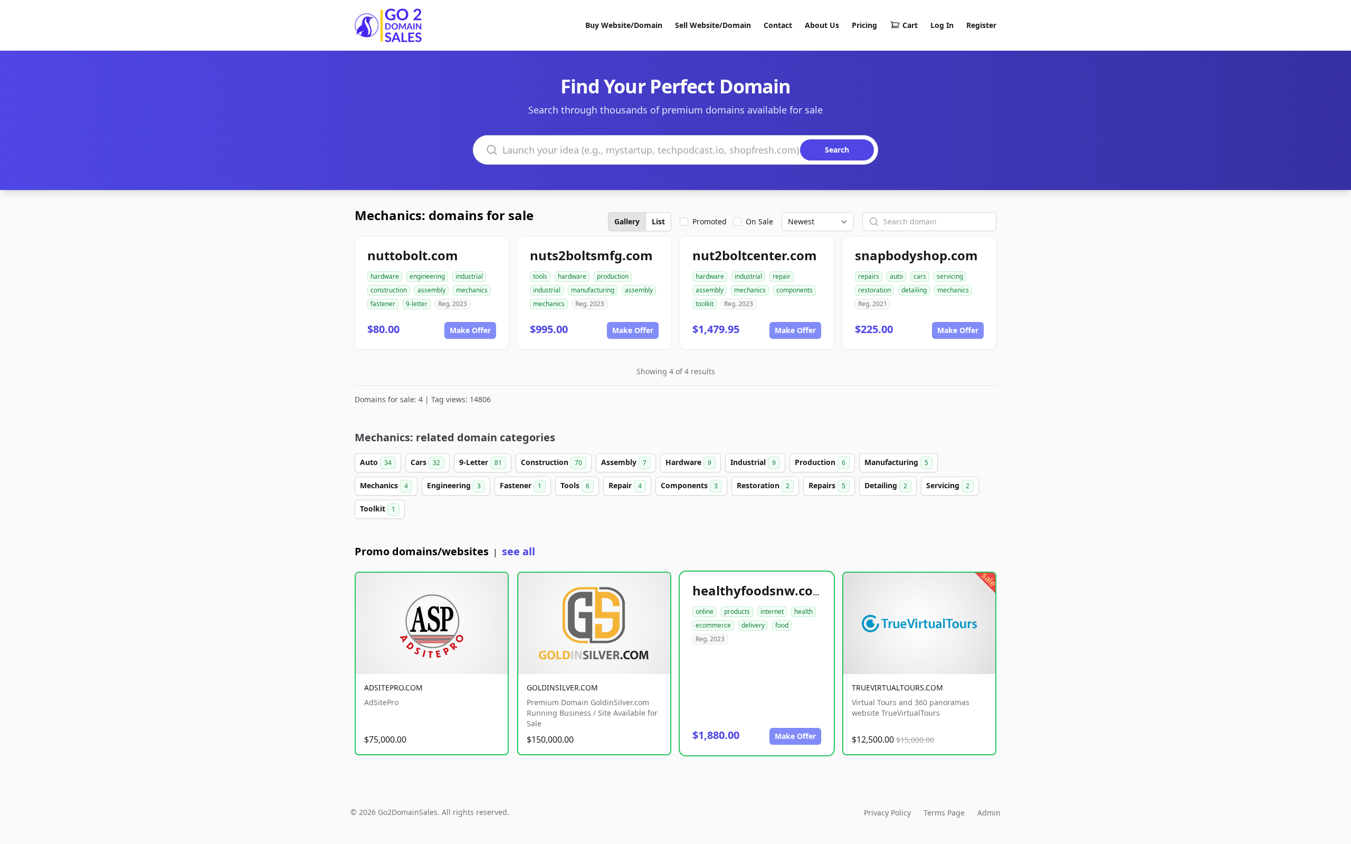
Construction (551, 462)
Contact (778, 25)
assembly (431, 290)
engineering (427, 276)
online (704, 611)
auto (896, 276)
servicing (950, 276)
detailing (914, 290)
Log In (942, 25)
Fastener (520, 485)
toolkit (704, 303)
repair (782, 276)
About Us (822, 25)
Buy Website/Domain (623, 25)
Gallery (627, 221)
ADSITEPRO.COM (393, 687)
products (737, 611)
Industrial (753, 462)
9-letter (416, 303)
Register (981, 25)
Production (820, 462)
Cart (910, 25)
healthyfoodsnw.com (758, 590)
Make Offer (470, 330)
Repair (625, 485)
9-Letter (480, 462)
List (658, 221)
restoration (874, 290)
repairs (868, 276)
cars (920, 276)
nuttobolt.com (412, 255)
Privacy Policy (887, 813)
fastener (382, 303)
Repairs (826, 485)
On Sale (759, 221)
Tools (574, 485)
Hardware (688, 462)
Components (689, 485)
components (794, 290)
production (613, 276)
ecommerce (713, 625)
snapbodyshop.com (916, 255)
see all (518, 551)
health (803, 611)
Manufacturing (896, 462)
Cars (425, 462)
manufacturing (592, 290)
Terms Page (944, 813)
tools (540, 276)
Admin (989, 813)
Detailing (885, 485)
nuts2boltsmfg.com (591, 255)
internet (772, 611)
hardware (384, 276)
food (781, 625)
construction (388, 290)
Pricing (864, 25)
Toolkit (377, 509)
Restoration (763, 485)
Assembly (623, 462)
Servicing (947, 485)
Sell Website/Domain (713, 25)
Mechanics (384, 485)
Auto (376, 462)
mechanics (472, 290)
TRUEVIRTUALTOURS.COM (897, 687)
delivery (753, 625)
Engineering (454, 485)
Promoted (709, 221)
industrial (469, 276)
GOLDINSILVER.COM (562, 687)
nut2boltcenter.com (754, 255)
